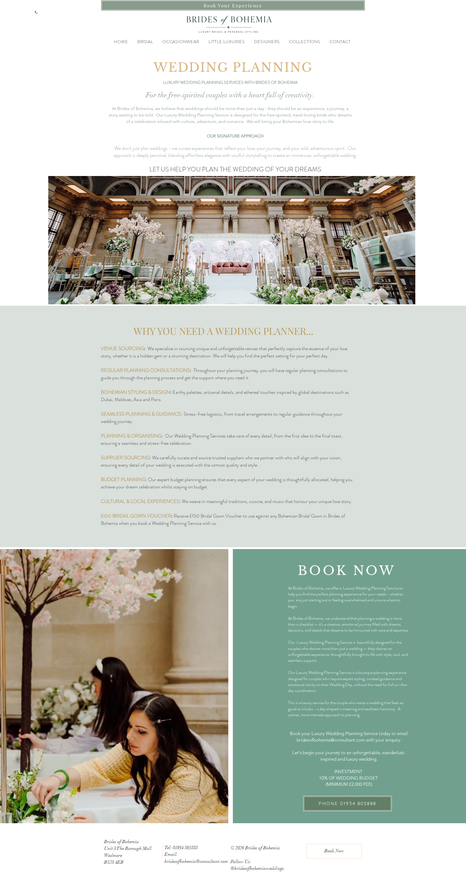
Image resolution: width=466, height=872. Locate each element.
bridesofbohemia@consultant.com (331, 740)
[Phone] (36, 12)
